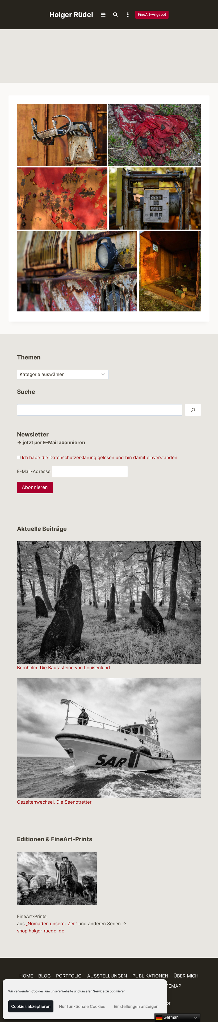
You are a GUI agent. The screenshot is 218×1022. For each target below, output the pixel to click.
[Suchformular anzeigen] (115, 14)
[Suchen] (193, 410)
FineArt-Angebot (152, 14)
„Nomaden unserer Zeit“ (51, 923)
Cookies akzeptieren (31, 1006)
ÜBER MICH (186, 976)
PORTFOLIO (69, 976)
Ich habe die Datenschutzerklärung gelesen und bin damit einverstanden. (100, 457)
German (170, 1017)
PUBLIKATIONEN (150, 976)
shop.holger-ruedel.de (40, 930)
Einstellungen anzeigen (136, 1006)
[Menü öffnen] (103, 14)
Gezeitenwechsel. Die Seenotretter (54, 802)
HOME (26, 976)
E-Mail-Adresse (34, 471)
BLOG (44, 976)
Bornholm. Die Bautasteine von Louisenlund (63, 667)
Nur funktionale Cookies (82, 1006)
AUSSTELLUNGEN (107, 976)
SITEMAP (171, 986)
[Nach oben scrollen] (204, 1002)
